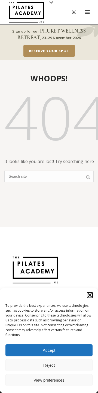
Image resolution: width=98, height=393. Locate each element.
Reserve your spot (49, 50)
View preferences (49, 380)
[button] (90, 295)
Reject (49, 365)
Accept (49, 350)
